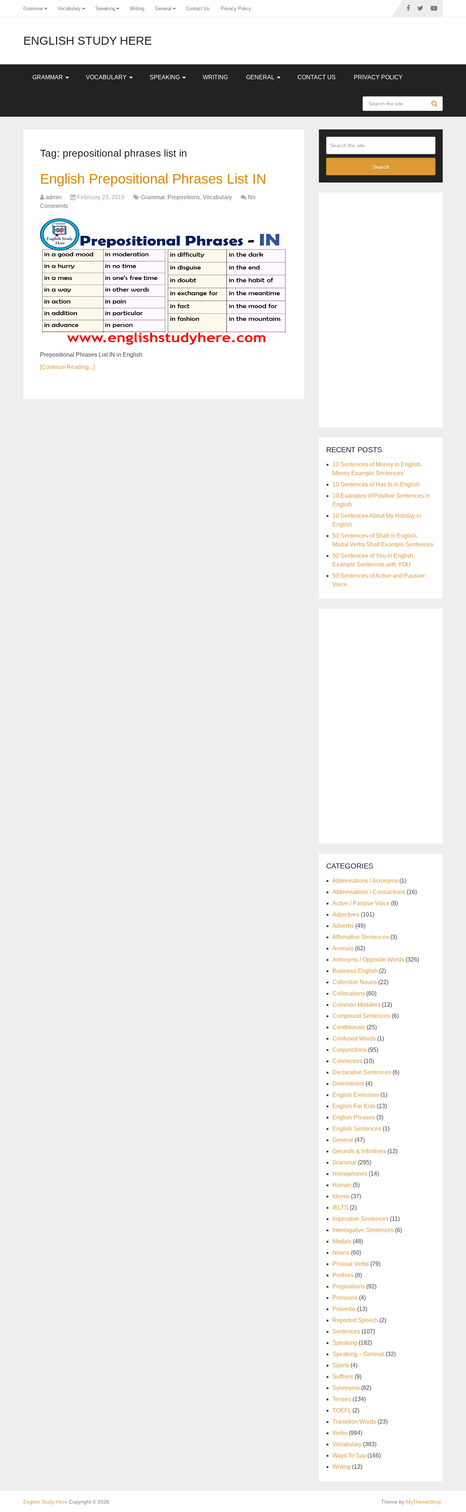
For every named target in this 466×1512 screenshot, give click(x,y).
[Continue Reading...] (67, 367)
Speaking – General (358, 1354)
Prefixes (343, 1275)
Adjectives (345, 914)
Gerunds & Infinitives (359, 1151)
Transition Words (354, 1422)
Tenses (341, 1399)
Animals (343, 948)
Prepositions (183, 197)
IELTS (340, 1207)
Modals (341, 1241)
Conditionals (348, 1027)
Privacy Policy (236, 8)
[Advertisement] (380, 309)
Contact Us (198, 8)
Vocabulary (69, 8)
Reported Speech (355, 1320)
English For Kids (353, 1106)
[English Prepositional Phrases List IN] (164, 281)
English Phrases (353, 1117)
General (163, 8)
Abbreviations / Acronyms (365, 881)
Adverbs (343, 926)
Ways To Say (349, 1455)
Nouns (341, 1253)
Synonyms (346, 1388)
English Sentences (356, 1129)
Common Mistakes (356, 1005)
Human (341, 1185)
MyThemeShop (423, 1502)
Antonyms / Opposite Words (368, 959)
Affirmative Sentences (360, 937)
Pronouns (345, 1298)
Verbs (339, 1433)
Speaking (105, 8)
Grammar (33, 8)
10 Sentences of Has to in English (376, 484)
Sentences (346, 1331)
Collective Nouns (354, 982)
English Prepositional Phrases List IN (153, 179)
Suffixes (342, 1376)
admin (54, 197)
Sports (340, 1365)
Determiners (348, 1083)
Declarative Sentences (361, 1072)
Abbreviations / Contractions (368, 892)
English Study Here (87, 41)
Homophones (349, 1174)
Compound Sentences (361, 1016)
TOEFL (341, 1410)
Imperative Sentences (360, 1219)
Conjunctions (349, 1050)
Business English (355, 971)
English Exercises (355, 1095)
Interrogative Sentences (363, 1230)
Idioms (341, 1196)
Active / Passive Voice (361, 903)
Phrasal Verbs (350, 1264)
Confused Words (354, 1038)
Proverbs (344, 1309)
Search (435, 103)
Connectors (347, 1061)
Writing (137, 8)
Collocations (348, 993)
